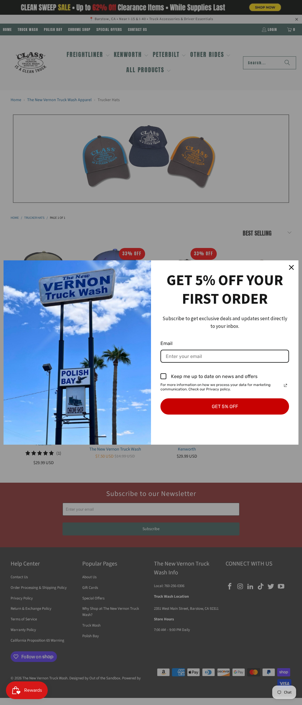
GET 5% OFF (225, 406)
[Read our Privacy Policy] (285, 385)
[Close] (291, 267)
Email (166, 343)
